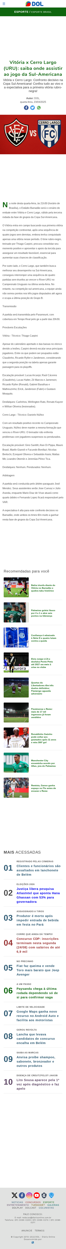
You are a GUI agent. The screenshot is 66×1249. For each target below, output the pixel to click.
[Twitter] (15, 1198)
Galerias (53, 1205)
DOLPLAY (17, 1208)
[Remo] (44, 1198)
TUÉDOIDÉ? (38, 1205)
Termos (40, 1230)
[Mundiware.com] (33, 1242)
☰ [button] (3, 4)
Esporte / (22, 11)
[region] (33, 38)
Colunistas (46, 1208)
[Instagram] (29, 1198)
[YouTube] (37, 1198)
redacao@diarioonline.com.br (36, 1217)
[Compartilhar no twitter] (32, 109)
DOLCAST (31, 1208)
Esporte (48, 1202)
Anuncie (26, 1230)
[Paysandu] (51, 1198)
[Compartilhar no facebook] (26, 109)
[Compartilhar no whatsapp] (39, 109)
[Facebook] (22, 1198)
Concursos (33, 1202)
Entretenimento (18, 1205)
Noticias (17, 1202)
